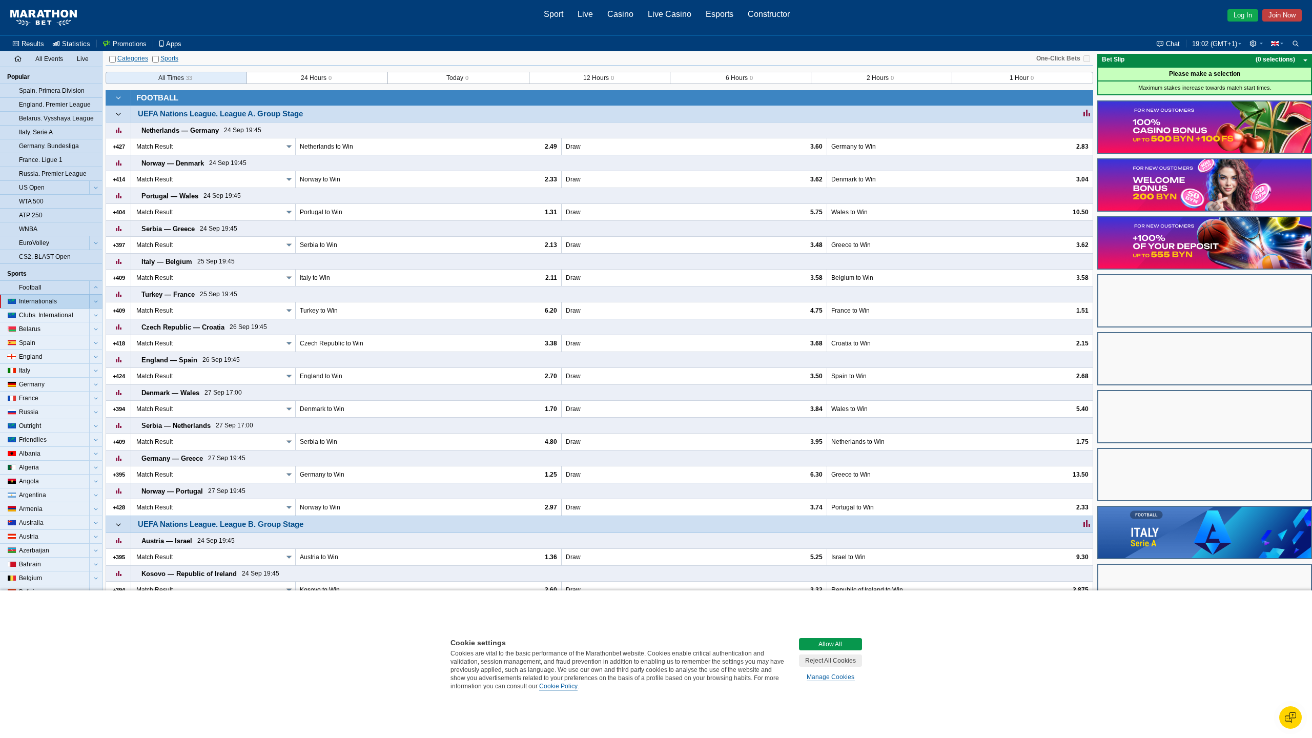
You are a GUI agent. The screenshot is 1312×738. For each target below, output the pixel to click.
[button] (1256, 43)
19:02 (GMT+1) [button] (1214, 44)
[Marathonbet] (43, 18)
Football (157, 97)
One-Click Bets (1058, 58)
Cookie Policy (558, 686)
